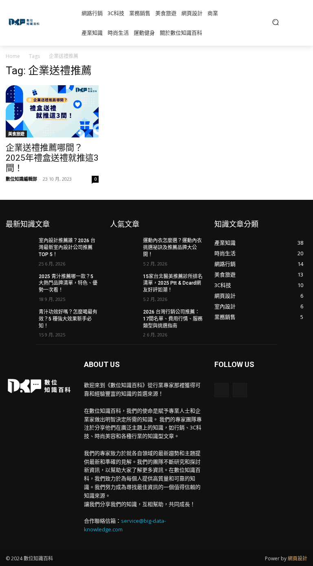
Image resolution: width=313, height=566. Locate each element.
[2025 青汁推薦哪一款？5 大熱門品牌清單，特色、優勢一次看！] (19, 283)
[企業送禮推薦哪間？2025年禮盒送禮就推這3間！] (52, 111)
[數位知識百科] (25, 22)
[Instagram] (240, 390)
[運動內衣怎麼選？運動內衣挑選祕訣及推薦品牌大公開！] (124, 247)
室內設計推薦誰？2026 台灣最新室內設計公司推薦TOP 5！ (67, 247)
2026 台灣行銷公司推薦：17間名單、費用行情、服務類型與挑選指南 (173, 319)
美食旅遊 (16, 134)
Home (13, 56)
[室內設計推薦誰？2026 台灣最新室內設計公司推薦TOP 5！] (19, 247)
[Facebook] (221, 390)
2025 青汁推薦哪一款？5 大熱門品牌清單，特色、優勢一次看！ (68, 283)
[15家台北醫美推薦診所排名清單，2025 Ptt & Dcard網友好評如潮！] (124, 283)
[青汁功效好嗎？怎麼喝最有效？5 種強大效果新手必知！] (19, 318)
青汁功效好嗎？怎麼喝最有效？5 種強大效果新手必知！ (68, 319)
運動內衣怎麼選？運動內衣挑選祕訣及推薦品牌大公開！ (172, 247)
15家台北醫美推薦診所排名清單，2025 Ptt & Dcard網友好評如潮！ (173, 283)
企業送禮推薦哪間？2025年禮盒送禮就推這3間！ (52, 158)
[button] (275, 22)
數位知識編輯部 (21, 179)
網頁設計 (297, 558)
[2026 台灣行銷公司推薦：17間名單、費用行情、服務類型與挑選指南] (124, 318)
